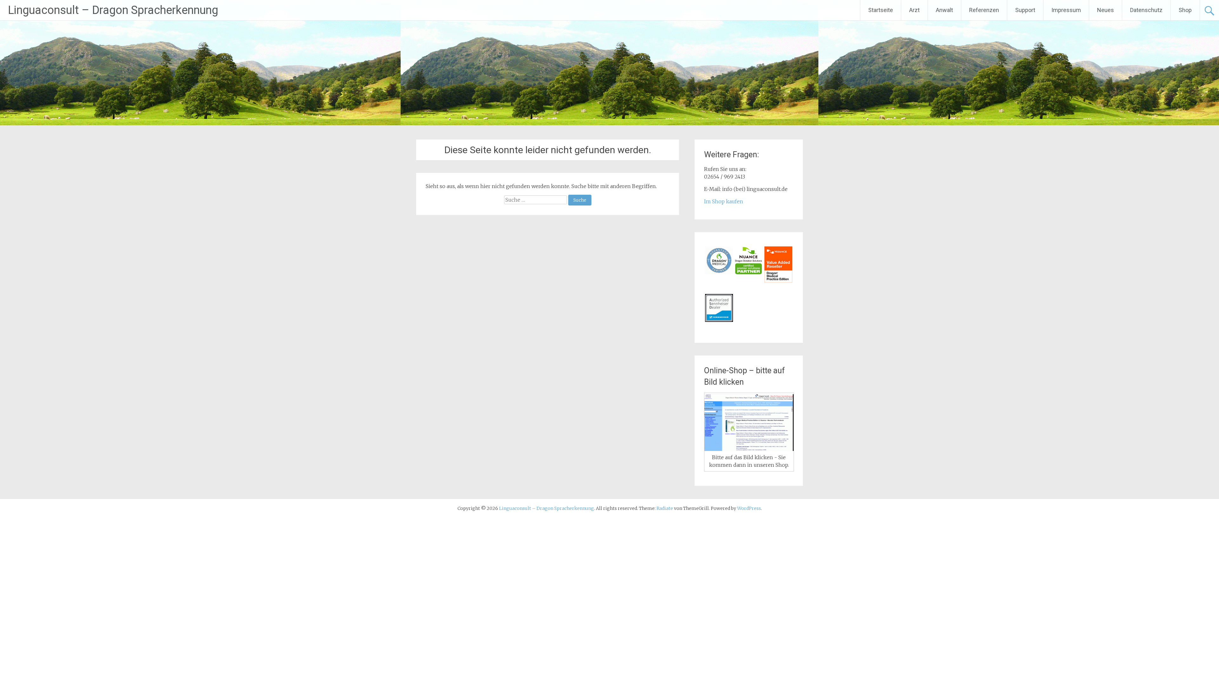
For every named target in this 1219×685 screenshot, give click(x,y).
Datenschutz (1146, 10)
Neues (1105, 10)
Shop (1185, 10)
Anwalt (944, 10)
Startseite (880, 10)
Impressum (1066, 10)
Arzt (914, 10)
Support (1025, 10)
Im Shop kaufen (723, 201)
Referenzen (984, 10)
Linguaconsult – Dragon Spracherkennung (113, 10)
